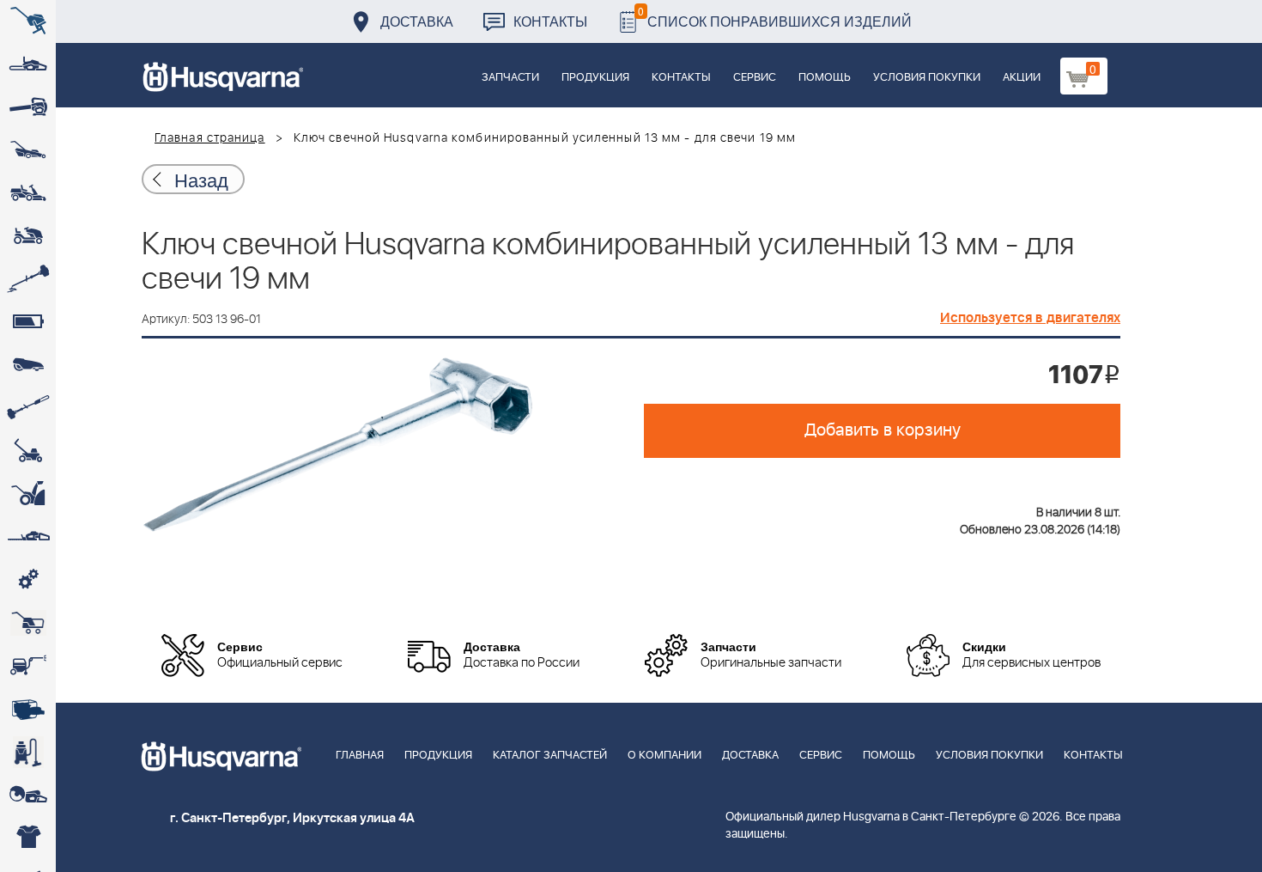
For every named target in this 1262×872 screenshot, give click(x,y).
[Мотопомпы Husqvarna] (28, 708)
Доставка (416, 21)
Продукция (595, 78)
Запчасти (510, 78)
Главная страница (210, 138)
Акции (1022, 78)
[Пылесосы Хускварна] (28, 751)
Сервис (754, 78)
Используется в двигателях (1030, 318)
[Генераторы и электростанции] (28, 622)
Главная (360, 755)
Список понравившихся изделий (775, 16)
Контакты (550, 21)
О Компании (664, 755)
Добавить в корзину (882, 430)
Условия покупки (926, 78)
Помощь (824, 78)
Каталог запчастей (550, 755)
